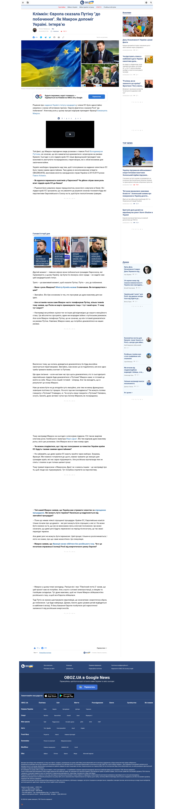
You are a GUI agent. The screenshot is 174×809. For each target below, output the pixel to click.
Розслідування (97, 703)
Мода (75, 753)
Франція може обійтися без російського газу (73, 544)
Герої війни (61, 7)
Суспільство (131, 703)
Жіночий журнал (88, 753)
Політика (42, 703)
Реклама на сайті (49, 668)
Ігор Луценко (127, 274)
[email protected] (44, 794)
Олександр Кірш (128, 375)
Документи (69, 668)
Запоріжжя (66, 709)
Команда (69, 665)
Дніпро (77, 709)
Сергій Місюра (128, 361)
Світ (58, 703)
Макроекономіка (66, 741)
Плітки (56, 753)
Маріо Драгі (71, 439)
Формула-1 (89, 715)
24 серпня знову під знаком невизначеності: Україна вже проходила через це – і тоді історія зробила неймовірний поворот (133, 283)
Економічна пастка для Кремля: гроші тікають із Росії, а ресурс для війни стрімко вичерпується (133, 340)
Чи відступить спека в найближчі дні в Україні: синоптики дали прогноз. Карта (133, 59)
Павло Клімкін (39, 175)
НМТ (99, 722)
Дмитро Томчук (128, 386)
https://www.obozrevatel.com (87, 762)
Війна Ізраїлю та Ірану (86, 7)
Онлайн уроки (70, 722)
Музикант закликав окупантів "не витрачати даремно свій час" (133, 91)
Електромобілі (61, 728)
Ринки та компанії (49, 741)
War (53, 29)
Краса (66, 753)
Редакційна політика (45, 652)
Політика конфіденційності (119, 665)
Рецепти (46, 734)
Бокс (78, 715)
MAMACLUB (64, 747)
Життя (76, 703)
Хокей (69, 715)
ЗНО (90, 722)
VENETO (99, 7)
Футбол (46, 715)
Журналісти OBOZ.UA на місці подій (122, 668)
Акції (73, 728)
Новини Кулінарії (70, 734)
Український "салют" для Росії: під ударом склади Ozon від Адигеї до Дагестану (133, 296)
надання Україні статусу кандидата (60, 105)
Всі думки (127, 393)
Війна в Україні (72, 7)
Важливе (127, 12)
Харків (54, 709)
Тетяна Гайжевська (44, 29)
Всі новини (149, 703)
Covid (76, 747)
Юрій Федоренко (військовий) (132, 345)
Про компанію (48, 665)
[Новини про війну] (86, 653)
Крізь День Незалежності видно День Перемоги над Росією (132, 269)
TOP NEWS (128, 143)
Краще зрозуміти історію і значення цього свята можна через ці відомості (136, 46)
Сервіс (83, 728)
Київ (45, 709)
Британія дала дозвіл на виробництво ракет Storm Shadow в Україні (138, 212)
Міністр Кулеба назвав (66, 287)
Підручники (55, 722)
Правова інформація (95, 665)
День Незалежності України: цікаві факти (137, 41)
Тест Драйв (47, 728)
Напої (57, 734)
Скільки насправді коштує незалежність (134, 382)
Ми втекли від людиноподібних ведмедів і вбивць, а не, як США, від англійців (133, 370)
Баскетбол (57, 715)
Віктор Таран (128, 301)
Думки (126, 262)
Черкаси (88, 709)
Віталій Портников (129, 288)
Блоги (111, 703)
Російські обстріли (110, 7)
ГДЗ (45, 722)
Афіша (46, 753)
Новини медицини (49, 747)
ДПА (81, 722)
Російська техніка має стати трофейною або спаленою (132, 356)
